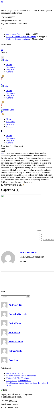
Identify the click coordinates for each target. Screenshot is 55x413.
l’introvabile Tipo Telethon (17, 39)
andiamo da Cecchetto (15, 34)
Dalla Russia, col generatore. (18, 380)
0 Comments (48, 240)
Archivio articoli (28, 252)
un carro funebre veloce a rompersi (21, 36)
